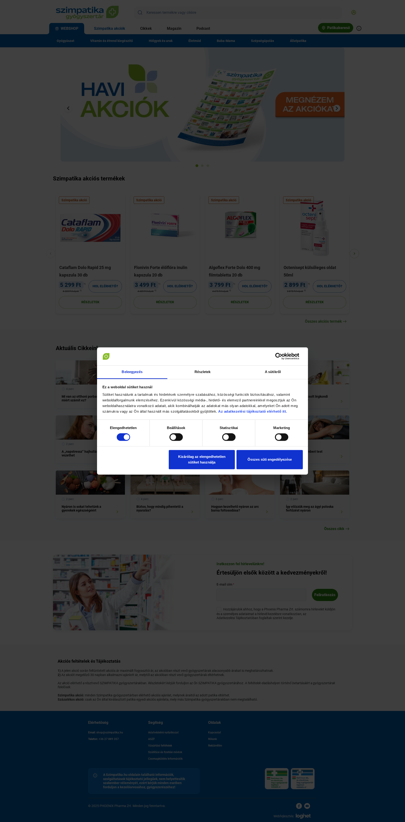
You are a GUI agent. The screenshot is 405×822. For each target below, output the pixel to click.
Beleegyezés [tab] (132, 372)
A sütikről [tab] (273, 372)
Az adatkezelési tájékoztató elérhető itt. (253, 411)
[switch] (176, 437)
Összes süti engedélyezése (270, 459)
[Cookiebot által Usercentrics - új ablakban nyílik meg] (282, 356)
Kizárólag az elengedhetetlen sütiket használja (201, 459)
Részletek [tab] (203, 372)
